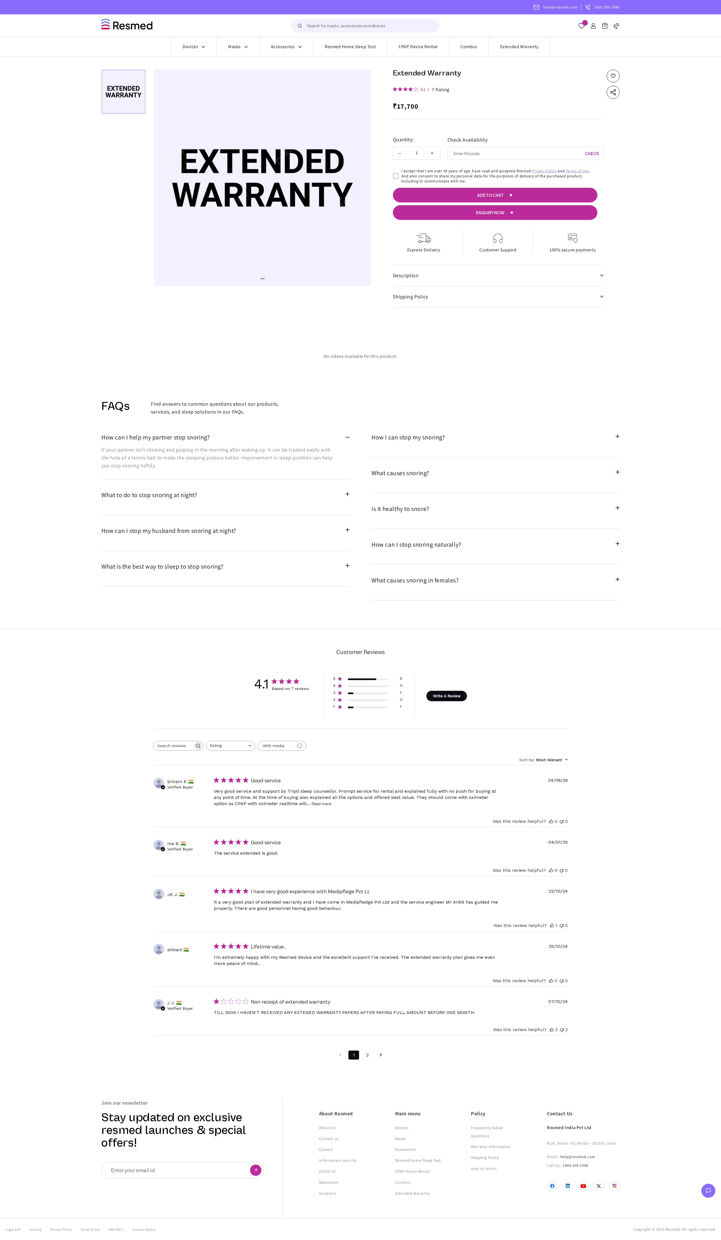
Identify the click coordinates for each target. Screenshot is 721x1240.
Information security (338, 1160)
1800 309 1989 (575, 1165)
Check (592, 153)
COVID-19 (327, 1171)
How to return (484, 1168)
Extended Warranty (519, 47)
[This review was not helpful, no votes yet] (562, 821)
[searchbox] (173, 745)
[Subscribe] (255, 1170)
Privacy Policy (544, 170)
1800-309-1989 (607, 7)
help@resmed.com (560, 7)
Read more (321, 803)
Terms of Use (577, 170)
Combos (468, 47)
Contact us (329, 1138)
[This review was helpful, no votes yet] (551, 821)
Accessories (283, 47)
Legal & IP (13, 1229)
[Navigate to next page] (380, 1055)
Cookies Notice (144, 1229)
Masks (234, 47)
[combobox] (365, 25)
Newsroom (329, 1182)
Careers (326, 1149)
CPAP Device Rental (418, 47)
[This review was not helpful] (562, 1029)
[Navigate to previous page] (340, 1055)
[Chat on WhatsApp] (708, 1192)
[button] (605, 27)
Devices (190, 47)
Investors (327, 1193)
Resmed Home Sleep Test (350, 47)
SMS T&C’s (116, 1229)
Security (35, 1229)
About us (327, 1127)
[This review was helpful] (552, 1029)
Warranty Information (491, 1146)
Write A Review (447, 696)
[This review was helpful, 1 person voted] (552, 925)
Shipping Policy (485, 1157)
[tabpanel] (262, 178)
